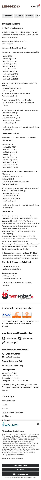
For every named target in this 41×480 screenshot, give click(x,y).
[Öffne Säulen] (22, 16)
